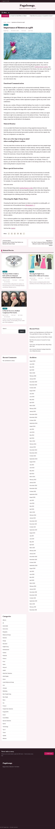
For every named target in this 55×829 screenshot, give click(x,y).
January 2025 (33, 411)
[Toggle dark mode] (9, 12)
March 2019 (32, 604)
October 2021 (33, 527)
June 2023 (32, 467)
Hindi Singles (6, 676)
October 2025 (33, 387)
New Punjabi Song (7, 694)
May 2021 (32, 541)
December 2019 (33, 592)
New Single (5, 697)
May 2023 (32, 470)
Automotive (5, 628)
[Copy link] (24, 233)
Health (4, 670)
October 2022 (33, 491)
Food (4, 661)
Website (5, 738)
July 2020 (32, 571)
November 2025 (33, 384)
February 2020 (33, 586)
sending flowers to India (26, 188)
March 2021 (32, 547)
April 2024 (32, 438)
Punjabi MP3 (5, 711)
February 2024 (33, 444)
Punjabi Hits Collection (8, 708)
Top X (4, 729)
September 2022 (33, 494)
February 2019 (33, 607)
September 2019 (33, 601)
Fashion (8, 22)
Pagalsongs (27, 5)
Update (4, 735)
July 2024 (32, 429)
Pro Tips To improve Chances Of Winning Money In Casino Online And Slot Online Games (42, 243)
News (4, 700)
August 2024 (32, 426)
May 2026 (32, 367)
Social (4, 714)
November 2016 (33, 609)
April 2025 (32, 402)
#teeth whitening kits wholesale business (38, 806)
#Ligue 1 (38, 811)
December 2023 (33, 450)
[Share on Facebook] (9, 233)
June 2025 (32, 396)
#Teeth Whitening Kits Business (36, 803)
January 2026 (33, 378)
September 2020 (33, 565)
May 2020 (32, 577)
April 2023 (32, 473)
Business (5, 637)
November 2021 (33, 524)
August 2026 (32, 361)
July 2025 (32, 393)
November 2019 (33, 595)
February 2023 (33, 479)
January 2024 (33, 447)
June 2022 (32, 503)
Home (5, 22)
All (3, 623)
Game (4, 664)
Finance (4, 658)
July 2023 (32, 464)
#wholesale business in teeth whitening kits (39, 800)
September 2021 (33, 530)
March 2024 (32, 441)
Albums (4, 620)
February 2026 (33, 376)
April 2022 (32, 509)
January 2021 (32, 553)
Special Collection (7, 720)
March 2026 (32, 373)
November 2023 (33, 453)
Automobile (5, 626)
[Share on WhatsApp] (15, 233)
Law (4, 685)
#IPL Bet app (32, 798)
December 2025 (33, 381)
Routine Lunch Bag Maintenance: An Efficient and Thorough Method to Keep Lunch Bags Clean (17, 798)
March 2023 (32, 476)
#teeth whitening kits (34, 808)
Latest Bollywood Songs (8, 682)
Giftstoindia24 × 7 (30, 205)
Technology (5, 726)
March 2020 (32, 583)
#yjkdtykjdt (32, 811)
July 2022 (32, 500)
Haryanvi (5, 667)
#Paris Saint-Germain (34, 795)
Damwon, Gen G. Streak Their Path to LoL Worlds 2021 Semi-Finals (13, 242)
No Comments (7, 281)
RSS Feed (49, 753)
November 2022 (33, 488)
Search (4, 328)
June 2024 (32, 432)
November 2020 (33, 559)
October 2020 (33, 562)
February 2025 (33, 408)
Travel (4, 732)
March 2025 (32, 405)
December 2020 (33, 556)
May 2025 (32, 399)
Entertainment (6, 649)
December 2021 (33, 521)
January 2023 (33, 482)
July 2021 (32, 535)
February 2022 (33, 515)
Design (4, 640)
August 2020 (32, 568)
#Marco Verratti (44, 808)
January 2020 (33, 589)
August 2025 (32, 390)
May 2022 (32, 506)
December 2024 (33, 414)
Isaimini (13, 228)
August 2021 (32, 533)
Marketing (5, 691)
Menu (5, 12)
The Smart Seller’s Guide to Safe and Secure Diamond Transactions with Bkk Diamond (12, 275)
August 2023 (32, 461)
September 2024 (33, 423)
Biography (5, 632)
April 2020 (32, 580)
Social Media (6, 717)
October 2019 (33, 598)
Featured (5, 655)
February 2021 (33, 550)
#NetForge (43, 795)
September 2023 (33, 458)
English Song (6, 646)
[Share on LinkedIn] (21, 233)
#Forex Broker (40, 798)
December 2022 (33, 485)
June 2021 (32, 538)
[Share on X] (12, 233)
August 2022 (32, 497)
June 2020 (32, 574)
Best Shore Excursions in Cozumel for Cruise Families (33, 15)
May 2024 (32, 435)
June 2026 (32, 364)
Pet (3, 703)
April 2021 (32, 544)
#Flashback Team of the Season (36, 814)
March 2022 (32, 512)
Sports (4, 723)
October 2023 (33, 455)
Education (5, 643)
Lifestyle (5, 688)
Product (4, 706)
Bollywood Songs (7, 634)
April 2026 (32, 370)
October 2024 (33, 420)
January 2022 (33, 518)
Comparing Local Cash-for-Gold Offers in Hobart (41, 337)
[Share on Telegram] (18, 233)
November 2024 (33, 417)
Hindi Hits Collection (7, 673)
